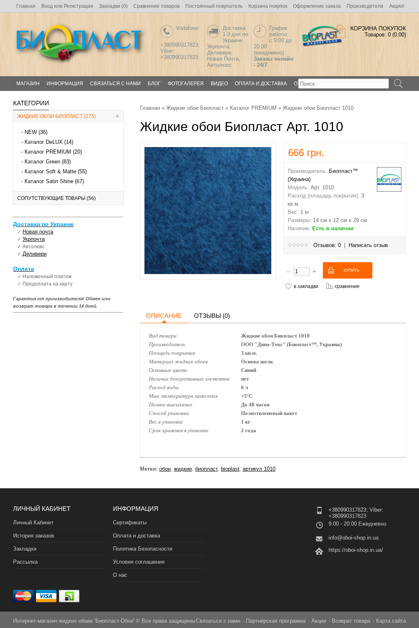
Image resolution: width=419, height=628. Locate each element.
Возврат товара (351, 621)
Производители (365, 6)
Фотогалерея (186, 83)
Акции (318, 621)
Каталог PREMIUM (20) (53, 152)
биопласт (206, 469)
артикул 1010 (259, 469)
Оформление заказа (317, 6)
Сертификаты (129, 522)
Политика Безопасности (142, 549)
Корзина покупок (267, 6)
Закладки (24, 549)
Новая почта (38, 232)
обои (165, 469)
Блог (154, 83)
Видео (219, 83)
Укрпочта (34, 239)
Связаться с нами (115, 83)
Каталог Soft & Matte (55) (56, 171)
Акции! (396, 6)
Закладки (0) (113, 6)
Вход (47, 6)
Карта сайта (391, 621)
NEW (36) (36, 132)
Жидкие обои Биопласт (195, 108)
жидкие (183, 469)
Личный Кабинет (33, 522)
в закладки (306, 286)
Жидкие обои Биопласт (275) (56, 116)
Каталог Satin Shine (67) (54, 181)
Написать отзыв (368, 245)
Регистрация (78, 6)
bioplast (230, 469)
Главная (26, 6)
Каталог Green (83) (48, 162)
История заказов (33, 536)
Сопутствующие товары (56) (56, 198)
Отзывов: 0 (327, 245)
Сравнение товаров (156, 6)
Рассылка (25, 562)
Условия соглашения (138, 562)
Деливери (35, 254)
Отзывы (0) (212, 315)
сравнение (347, 286)
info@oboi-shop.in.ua (353, 538)
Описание (164, 315)
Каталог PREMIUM (253, 108)
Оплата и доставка (261, 83)
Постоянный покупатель (214, 6)
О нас (120, 575)
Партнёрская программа (276, 621)
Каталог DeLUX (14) (49, 142)
